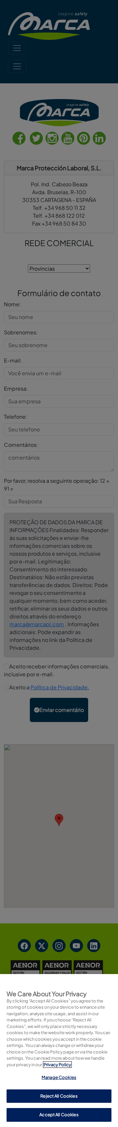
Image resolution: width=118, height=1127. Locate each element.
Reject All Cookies (58, 1096)
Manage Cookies (59, 1077)
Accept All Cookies (58, 1114)
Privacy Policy (57, 1064)
